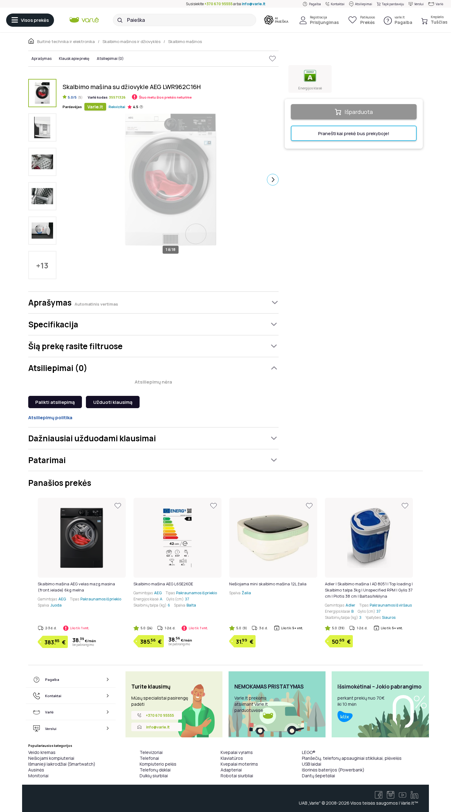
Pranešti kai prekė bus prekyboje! (353, 133)
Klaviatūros (232, 758)
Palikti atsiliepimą (55, 402)
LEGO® (308, 752)
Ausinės (36, 770)
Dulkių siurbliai (154, 776)
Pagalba (315, 4)
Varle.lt (95, 107)
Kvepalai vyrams (237, 752)
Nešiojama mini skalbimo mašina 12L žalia (267, 584)
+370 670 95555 (218, 3)
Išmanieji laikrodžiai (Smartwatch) (61, 764)
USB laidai (311, 764)
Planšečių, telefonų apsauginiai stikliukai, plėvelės (352, 758)
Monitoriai (38, 776)
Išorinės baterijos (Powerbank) (333, 770)
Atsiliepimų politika (50, 417)
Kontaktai (338, 4)
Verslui (419, 4)
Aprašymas (41, 58)
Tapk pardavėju (393, 4)
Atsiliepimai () (110, 58)
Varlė (439, 4)
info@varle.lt (253, 3)
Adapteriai (231, 770)
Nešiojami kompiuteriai (51, 758)
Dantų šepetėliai (318, 776)
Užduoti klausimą (113, 402)
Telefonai (149, 758)
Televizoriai (151, 752)
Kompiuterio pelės (158, 764)
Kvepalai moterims (239, 764)
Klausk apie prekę (74, 58)
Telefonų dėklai (155, 770)
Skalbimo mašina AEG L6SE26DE (163, 584)
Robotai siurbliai (237, 776)
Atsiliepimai (363, 4)
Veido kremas (42, 752)
